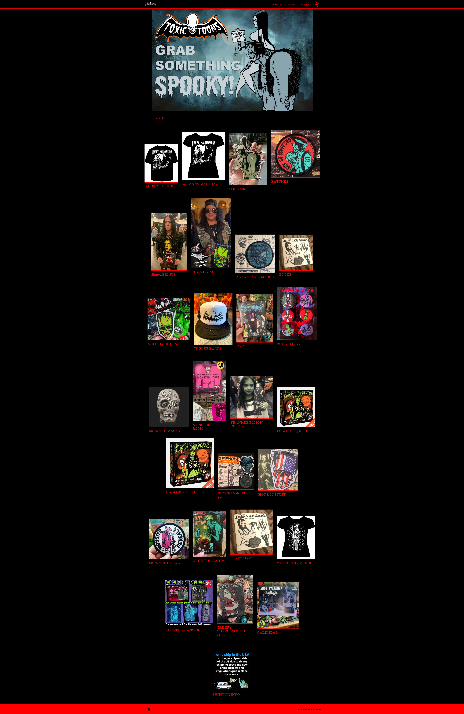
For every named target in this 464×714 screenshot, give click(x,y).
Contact (305, 4)
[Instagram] (149, 709)
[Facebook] (144, 709)
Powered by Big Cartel (309, 709)
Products (276, 4)
